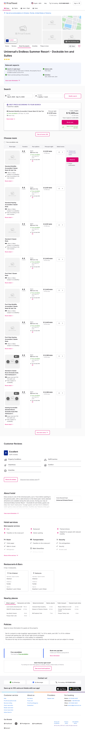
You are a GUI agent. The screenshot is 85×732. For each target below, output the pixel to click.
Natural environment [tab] (38, 603)
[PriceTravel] (12, 3)
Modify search (73, 96)
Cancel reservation (8, 710)
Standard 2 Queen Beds (10, 240)
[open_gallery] (23, 30)
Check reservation (8, 705)
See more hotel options (42, 668)
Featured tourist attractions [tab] (76, 603)
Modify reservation (8, 707)
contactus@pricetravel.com (74, 705)
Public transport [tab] (62, 603)
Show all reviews (10, 479)
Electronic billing (8, 703)
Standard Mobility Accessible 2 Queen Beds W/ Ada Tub (11, 168)
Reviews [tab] (14, 46)
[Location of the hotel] (71, 23)
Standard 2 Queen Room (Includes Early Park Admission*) (11, 372)
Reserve (72, 159)
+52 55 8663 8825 (73, 703)
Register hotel (50, 698)
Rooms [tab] (7, 46)
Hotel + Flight (26, 8)
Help (45, 3)
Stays (7, 8)
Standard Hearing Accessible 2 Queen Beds (11, 204)
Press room (30, 700)
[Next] (16, 361)
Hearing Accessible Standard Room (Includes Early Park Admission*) (11, 410)
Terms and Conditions (56, 722)
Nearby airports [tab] (50, 603)
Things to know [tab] (44, 46)
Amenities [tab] (35, 46)
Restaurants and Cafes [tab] (23, 603)
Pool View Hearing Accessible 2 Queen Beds (11, 339)
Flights (16, 8)
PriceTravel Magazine (32, 703)
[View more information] (32, 161)
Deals (36, 8)
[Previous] (8, 361)
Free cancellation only (12, 142)
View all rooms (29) (42, 134)
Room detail (10, 119)
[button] (12, 80)
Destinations (30, 705)
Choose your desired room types (72, 152)
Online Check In (8, 712)
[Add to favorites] (79, 46)
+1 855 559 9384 (75, 700)
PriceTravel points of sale (10, 700)
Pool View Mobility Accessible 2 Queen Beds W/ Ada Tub (11, 306)
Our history (30, 698)
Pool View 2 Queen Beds (11, 274)
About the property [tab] (24, 46)
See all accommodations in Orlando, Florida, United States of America (28, 13)
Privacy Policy (66, 722)
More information (55, 655)
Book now (70, 122)
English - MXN (37, 3)
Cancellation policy (75, 722)
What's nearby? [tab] (10, 603)
